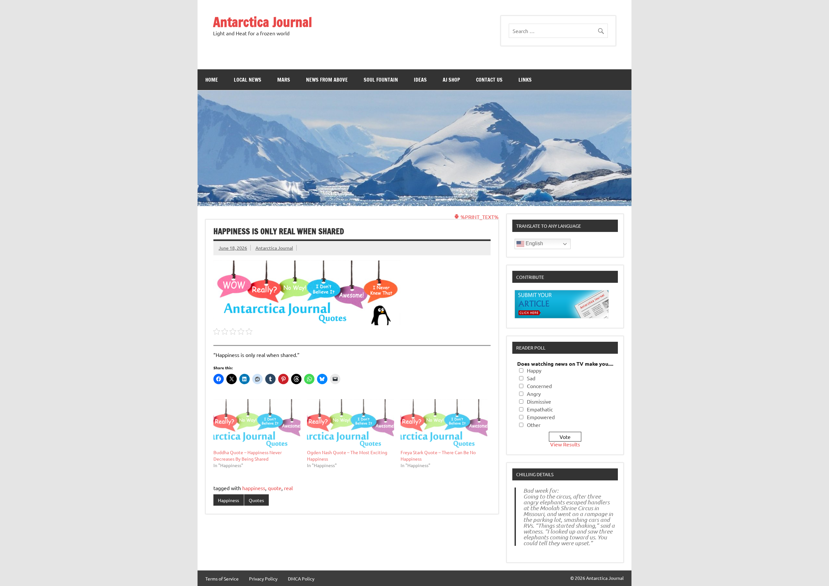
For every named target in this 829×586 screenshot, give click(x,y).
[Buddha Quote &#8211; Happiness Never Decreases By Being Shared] (257, 424)
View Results (565, 444)
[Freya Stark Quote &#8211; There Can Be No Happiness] (444, 424)
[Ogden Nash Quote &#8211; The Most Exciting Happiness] (350, 424)
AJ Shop (451, 79)
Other (533, 424)
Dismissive (539, 401)
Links (525, 79)
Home (211, 79)
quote (274, 488)
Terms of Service (222, 578)
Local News (247, 79)
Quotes (256, 500)
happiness (253, 488)
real (288, 488)
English (533, 243)
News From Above (327, 79)
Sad (531, 378)
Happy (534, 370)
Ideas (420, 79)
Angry (534, 393)
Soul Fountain (381, 79)
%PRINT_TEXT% (479, 216)
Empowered (541, 417)
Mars (283, 79)
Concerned (539, 386)
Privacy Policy (263, 578)
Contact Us (489, 79)
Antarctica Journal (262, 22)
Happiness (228, 500)
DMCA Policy (301, 578)
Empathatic (540, 409)
